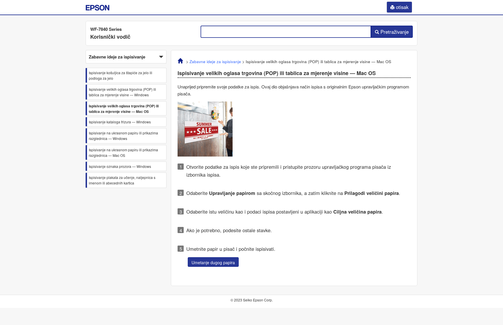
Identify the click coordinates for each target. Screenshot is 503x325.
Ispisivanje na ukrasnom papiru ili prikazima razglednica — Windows (123, 135)
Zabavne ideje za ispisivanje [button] (117, 57)
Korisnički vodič (110, 36)
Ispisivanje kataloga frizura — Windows (120, 121)
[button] (126, 56)
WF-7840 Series (106, 29)
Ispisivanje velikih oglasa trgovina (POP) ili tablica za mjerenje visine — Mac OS (124, 108)
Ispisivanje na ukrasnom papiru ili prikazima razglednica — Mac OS (123, 152)
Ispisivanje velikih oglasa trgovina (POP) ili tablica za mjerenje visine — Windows (122, 92)
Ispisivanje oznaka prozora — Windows (120, 166)
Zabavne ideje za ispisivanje (215, 61)
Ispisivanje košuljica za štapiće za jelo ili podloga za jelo (120, 75)
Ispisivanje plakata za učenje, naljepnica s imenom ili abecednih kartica (122, 180)
